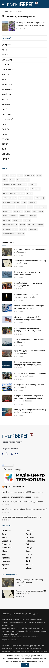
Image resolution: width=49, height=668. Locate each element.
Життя (5, 75)
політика (17, 220)
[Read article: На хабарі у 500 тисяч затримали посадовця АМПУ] (7, 285)
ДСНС (5, 175)
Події (4, 109)
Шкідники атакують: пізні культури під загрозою (22, 502)
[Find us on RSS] (38, 613)
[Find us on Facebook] (2, 453)
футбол (21, 234)
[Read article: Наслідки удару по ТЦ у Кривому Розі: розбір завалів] (7, 251)
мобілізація (38, 211)
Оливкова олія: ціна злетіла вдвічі (16, 497)
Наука (5, 99)
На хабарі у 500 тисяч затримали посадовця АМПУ (28, 284)
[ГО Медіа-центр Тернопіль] (24, 475)
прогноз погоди (10, 225)
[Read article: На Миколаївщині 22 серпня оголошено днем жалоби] (7, 297)
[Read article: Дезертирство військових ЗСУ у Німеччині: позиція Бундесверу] (7, 319)
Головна (5, 12)
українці (33, 229)
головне (6, 202)
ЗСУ (20, 175)
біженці (32, 184)
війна (29, 193)
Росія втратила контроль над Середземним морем (27, 273)
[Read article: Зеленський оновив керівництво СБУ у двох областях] (7, 263)
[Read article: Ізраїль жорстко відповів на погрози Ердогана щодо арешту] (7, 308)
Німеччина (29, 175)
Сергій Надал (22, 180)
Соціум (5, 129)
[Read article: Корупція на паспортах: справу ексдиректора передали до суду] (7, 364)
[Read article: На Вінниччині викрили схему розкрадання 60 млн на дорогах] (7, 330)
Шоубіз (5, 159)
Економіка (7, 70)
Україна (6, 154)
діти (24, 202)
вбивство (35, 189)
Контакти (17, 614)
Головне (6, 65)
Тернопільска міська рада (14, 184)
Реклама (5, 614)
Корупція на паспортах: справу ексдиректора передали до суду (28, 363)
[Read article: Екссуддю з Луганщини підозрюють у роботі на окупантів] (7, 412)
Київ (4, 80)
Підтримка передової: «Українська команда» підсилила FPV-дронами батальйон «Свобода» (29, 398)
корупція (7, 211)
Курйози (6, 95)
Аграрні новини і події (14, 486)
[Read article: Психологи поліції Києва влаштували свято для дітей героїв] (7, 375)
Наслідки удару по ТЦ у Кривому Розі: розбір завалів (29, 580)
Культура (7, 90)
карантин (21, 207)
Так (25, 665)
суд (15, 229)
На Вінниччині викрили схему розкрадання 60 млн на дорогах (27, 329)
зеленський (8, 207)
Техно (5, 144)
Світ (4, 124)
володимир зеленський (13, 193)
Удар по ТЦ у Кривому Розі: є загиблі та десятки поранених (29, 352)
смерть (31, 225)
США (12, 180)
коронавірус (40, 207)
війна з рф (39, 198)
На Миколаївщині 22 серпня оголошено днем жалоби (26, 295)
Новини (6, 104)
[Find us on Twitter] (7, 453)
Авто (4, 50)
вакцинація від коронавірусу (15, 189)
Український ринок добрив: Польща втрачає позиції (24, 509)
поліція (27, 220)
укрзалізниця (8, 234)
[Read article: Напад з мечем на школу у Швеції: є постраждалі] (7, 387)
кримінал (18, 211)
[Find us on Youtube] (16, 453)
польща (6, 220)
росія (22, 225)
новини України (9, 216)
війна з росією (25, 198)
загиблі (32, 202)
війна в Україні (9, 198)
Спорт (5, 134)
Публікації (7, 119)
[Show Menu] (3, 4)
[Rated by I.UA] (7, 466)
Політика (6, 114)
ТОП (4, 149)
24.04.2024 (21, 28)
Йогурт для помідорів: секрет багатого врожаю (22, 517)
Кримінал (7, 85)
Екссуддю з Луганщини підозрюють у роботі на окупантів (30, 410)
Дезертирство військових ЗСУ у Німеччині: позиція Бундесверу (27, 318)
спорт (40, 225)
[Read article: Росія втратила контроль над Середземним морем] (7, 274)
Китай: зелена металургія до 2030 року (19, 492)
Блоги (5, 55)
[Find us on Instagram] (12, 453)
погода (33, 216)
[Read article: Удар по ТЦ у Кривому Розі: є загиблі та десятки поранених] (7, 353)
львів (27, 211)
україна (23, 229)
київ (29, 207)
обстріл (23, 216)
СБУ (5, 180)
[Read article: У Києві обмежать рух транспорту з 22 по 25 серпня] (7, 342)
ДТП (13, 175)
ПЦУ (39, 175)
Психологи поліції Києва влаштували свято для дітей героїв (30, 374)
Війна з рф (7, 60)
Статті (5, 139)
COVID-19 (6, 45)
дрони (16, 202)
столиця (6, 229)
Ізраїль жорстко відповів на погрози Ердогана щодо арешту (29, 306)
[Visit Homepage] (22, 4)
